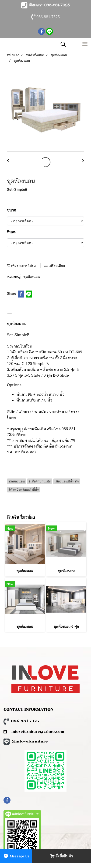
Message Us (19, 855)
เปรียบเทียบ (56, 265)
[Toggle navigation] (85, 44)
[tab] (9, 315)
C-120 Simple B (35, 364)
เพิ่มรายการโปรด (23, 265)
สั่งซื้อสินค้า (64, 855)
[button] (61, 44)
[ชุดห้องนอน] (45, 110)
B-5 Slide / (33, 375)
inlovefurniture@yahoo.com (35, 732)
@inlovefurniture (29, 741)
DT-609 (75, 352)
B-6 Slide (61, 375)
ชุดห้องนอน (31, 276)
